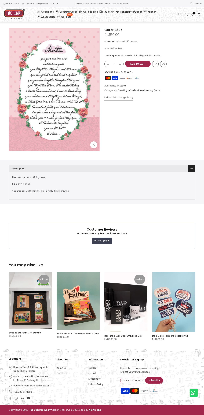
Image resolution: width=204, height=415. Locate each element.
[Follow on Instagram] (16, 398)
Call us (92, 368)
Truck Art (109, 11)
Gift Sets (66, 16)
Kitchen (152, 11)
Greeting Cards (68, 11)
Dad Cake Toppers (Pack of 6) (170, 335)
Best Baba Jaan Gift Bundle (25, 332)
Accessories (48, 17)
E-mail (92, 373)
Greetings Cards (127, 90)
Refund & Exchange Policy (118, 97)
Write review (102, 240)
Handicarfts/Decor (131, 11)
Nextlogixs (95, 409)
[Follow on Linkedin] (22, 398)
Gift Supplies (90, 11)
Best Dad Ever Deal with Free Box (123, 335)
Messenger (94, 378)
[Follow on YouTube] (28, 398)
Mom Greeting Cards (148, 90)
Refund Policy (95, 384)
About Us (61, 368)
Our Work (62, 373)
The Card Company (40, 409)
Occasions (47, 11)
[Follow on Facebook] (10, 398)
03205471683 (12, 3)
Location (197, 3)
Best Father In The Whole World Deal (78, 333)
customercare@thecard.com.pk (41, 3)
